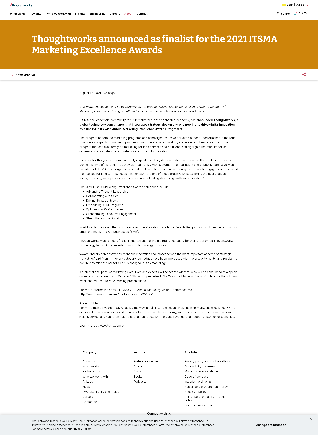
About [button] (128, 13)
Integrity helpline (196, 381)
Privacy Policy (81, 429)
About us (89, 361)
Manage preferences (270, 425)
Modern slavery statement (203, 371)
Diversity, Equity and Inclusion (103, 391)
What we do (91, 366)
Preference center (145, 361)
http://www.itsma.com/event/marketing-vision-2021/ (115, 294)
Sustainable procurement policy (206, 386)
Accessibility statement (200, 366)
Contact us (90, 402)
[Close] (310, 418)
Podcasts (139, 381)
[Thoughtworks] (21, 3)
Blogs (137, 371)
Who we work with (95, 376)
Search (286, 13)
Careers (88, 396)
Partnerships (91, 371)
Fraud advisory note (198, 405)
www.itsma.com (110, 325)
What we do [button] (18, 13)
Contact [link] (142, 13)
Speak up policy (195, 391)
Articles (138, 366)
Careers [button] (114, 13)
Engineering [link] (97, 13)
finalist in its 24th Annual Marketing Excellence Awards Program (132, 129)
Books (137, 376)
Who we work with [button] (59, 13)
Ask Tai (303, 13)
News (87, 386)
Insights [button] (80, 13)
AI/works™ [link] (36, 13)
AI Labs (88, 381)
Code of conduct (196, 376)
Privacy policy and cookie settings (208, 361)
